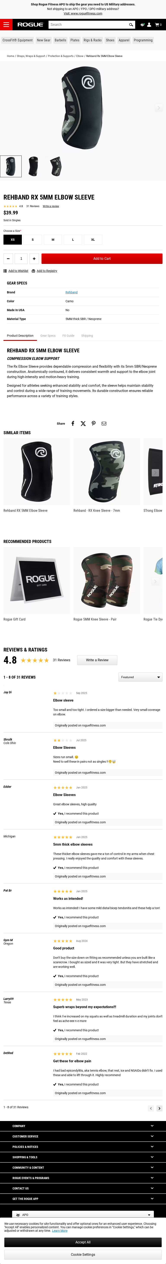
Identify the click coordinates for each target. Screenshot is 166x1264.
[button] (131, 25)
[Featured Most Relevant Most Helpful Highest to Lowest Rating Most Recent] (140, 677)
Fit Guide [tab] (68, 335)
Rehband (71, 292)
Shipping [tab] (87, 335)
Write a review (51, 206)
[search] (91, 25)
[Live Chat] (143, 25)
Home (10, 56)
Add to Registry (47, 271)
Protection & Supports (60, 56)
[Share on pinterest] (93, 423)
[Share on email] (104, 423)
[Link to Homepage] (31, 24)
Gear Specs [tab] (48, 335)
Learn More (59, 1230)
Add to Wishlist (18, 271)
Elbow (79, 56)
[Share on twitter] (83, 423)
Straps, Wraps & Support (31, 56)
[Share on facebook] (72, 423)
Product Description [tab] (20, 335)
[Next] (159, 1108)
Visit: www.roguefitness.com (83, 13)
